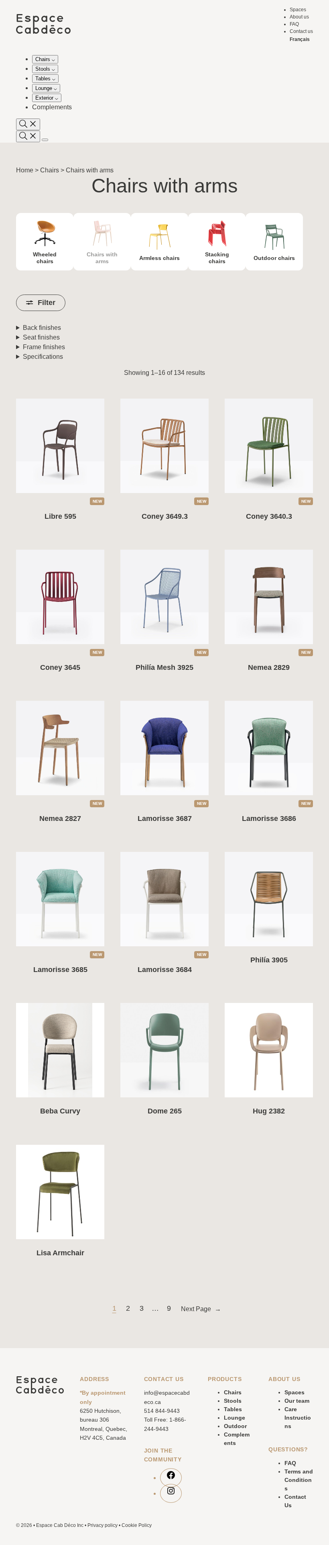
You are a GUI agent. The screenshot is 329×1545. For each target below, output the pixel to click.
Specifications (43, 356)
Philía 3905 (269, 960)
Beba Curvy (60, 1111)
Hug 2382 (269, 1111)
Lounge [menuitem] (44, 88)
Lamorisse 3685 (60, 970)
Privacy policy (102, 1525)
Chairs (49, 170)
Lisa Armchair (60, 1253)
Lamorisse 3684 (165, 970)
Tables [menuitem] (43, 79)
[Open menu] (45, 140)
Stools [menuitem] (43, 69)
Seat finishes (41, 337)
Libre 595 (60, 516)
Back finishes (42, 327)
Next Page (201, 1309)
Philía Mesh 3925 (164, 667)
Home (24, 170)
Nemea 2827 (60, 818)
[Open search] (28, 124)
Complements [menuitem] (52, 107)
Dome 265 (165, 1111)
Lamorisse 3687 (165, 818)
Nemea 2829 (269, 667)
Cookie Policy (137, 1525)
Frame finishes (44, 347)
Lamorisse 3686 (269, 818)
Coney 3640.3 (269, 516)
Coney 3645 (60, 667)
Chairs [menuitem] (43, 59)
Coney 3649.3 (165, 516)
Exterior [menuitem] (45, 98)
